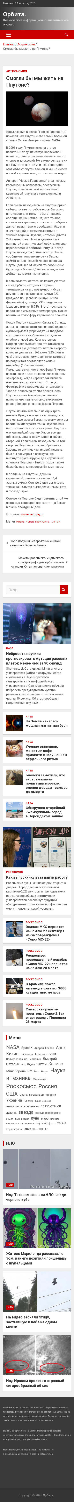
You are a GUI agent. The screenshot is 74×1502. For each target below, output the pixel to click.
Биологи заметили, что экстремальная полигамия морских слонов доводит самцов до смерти (47, 783)
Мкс (36, 1071)
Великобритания (16, 1059)
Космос (56, 1064)
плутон (55, 521)
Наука (45, 1071)
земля (9, 1118)
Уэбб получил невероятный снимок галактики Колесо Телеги (35, 543)
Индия (31, 1064)
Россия (47, 1086)
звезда (26, 1112)
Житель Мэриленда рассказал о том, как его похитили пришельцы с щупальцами (36, 1258)
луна (35, 1118)
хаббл (61, 1123)
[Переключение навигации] (8, 34)
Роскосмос (14, 872)
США (12, 1094)
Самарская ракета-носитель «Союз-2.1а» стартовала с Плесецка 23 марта (46, 1015)
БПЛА (53, 1054)
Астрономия (16, 71)
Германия (35, 1059)
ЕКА (23, 1064)
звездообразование (48, 1112)
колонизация (22, 1119)
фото (52, 1123)
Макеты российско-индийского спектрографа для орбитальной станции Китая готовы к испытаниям (37, 562)
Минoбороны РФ (19, 1071)
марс (45, 1118)
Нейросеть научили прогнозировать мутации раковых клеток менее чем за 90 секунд (36, 658)
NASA (9, 648)
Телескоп (51, 1094)
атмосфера (14, 1106)
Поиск (64, 589)
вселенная (31, 1106)
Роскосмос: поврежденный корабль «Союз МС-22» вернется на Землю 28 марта (47, 961)
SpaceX (26, 1048)
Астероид (41, 1054)
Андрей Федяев (44, 1048)
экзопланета (36, 1128)
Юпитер (28, 1100)
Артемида (27, 1054)
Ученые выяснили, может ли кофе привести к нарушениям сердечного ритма (46, 752)
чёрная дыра (14, 1129)
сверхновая (12, 1123)
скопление (27, 1123)
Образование (39, 1079)
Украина (14, 1100)
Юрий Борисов (43, 1100)
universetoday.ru (32, 514)
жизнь (20, 521)
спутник (41, 1123)
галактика (50, 1106)
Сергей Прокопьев (32, 1094)
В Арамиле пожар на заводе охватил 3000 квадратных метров (46, 988)
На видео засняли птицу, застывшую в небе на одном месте (31, 1322)
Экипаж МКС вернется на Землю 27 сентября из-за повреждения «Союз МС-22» (45, 933)
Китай (42, 1064)
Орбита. (14, 14)
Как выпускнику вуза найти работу (37, 877)
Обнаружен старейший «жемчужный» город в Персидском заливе (45, 812)
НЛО (10, 1143)
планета (54, 1118)
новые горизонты (38, 521)
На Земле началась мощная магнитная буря (47, 723)
